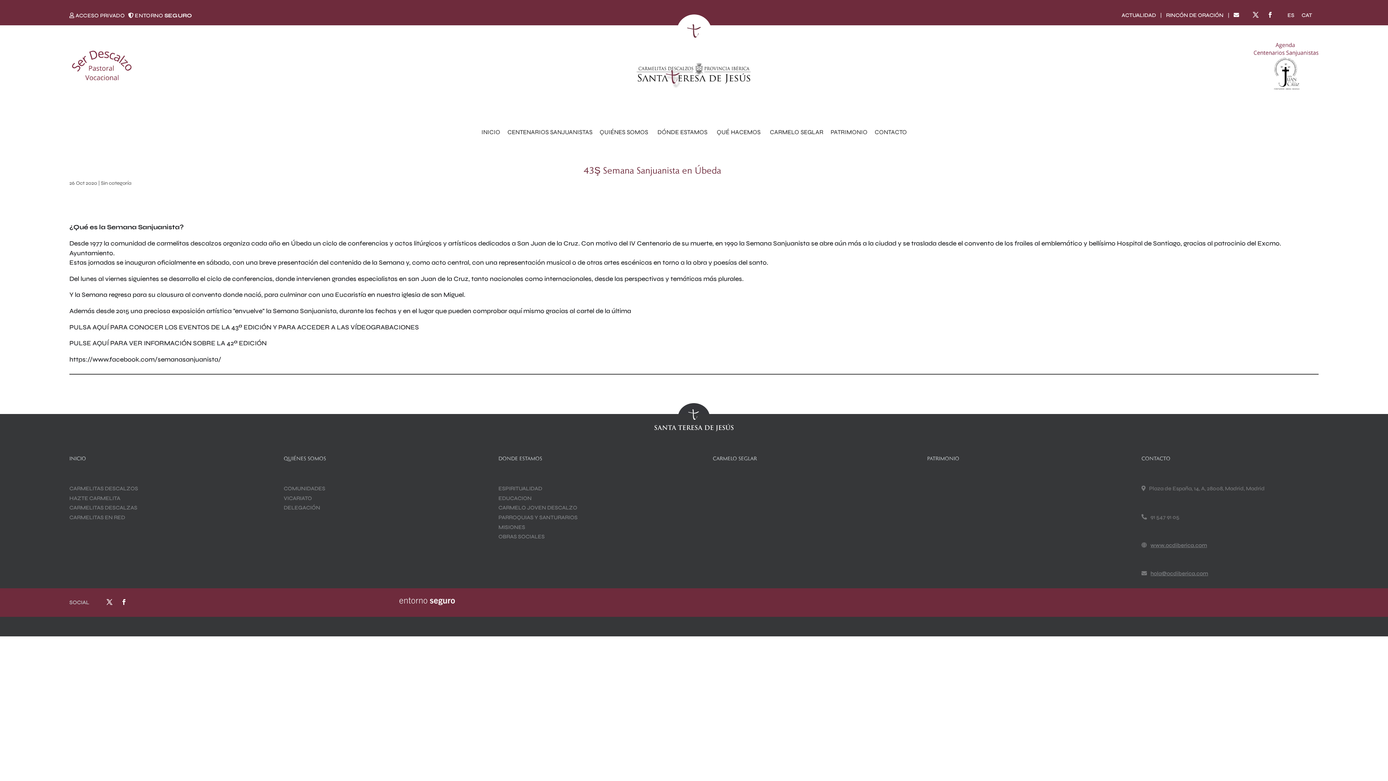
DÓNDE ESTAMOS (682, 132)
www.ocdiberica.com (1179, 545)
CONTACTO (891, 132)
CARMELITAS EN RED (97, 517)
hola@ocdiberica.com (1179, 573)
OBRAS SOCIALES (521, 536)
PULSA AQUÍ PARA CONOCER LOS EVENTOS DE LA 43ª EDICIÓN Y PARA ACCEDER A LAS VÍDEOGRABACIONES (244, 327)
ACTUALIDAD (1139, 15)
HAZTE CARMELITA (94, 498)
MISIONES (511, 527)
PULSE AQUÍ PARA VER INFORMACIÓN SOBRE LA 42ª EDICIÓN (168, 343)
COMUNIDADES (304, 488)
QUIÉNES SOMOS (624, 132)
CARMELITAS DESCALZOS (103, 488)
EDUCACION (515, 498)
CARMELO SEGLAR (796, 132)
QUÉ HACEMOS (739, 132)
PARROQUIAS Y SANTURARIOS (538, 517)
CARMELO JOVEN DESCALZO (537, 507)
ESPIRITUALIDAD (520, 488)
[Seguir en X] (1255, 15)
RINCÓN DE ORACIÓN (1195, 15)
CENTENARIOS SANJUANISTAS (549, 132)
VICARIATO (298, 498)
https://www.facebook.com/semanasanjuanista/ (145, 359)
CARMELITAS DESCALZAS (103, 507)
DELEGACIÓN (302, 507)
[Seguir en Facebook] (1270, 15)
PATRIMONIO (849, 132)
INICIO (490, 132)
